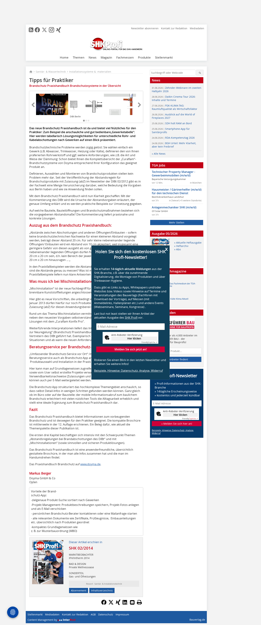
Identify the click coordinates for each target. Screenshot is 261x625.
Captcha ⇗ (149, 342)
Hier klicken (134, 338)
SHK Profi (131, 318)
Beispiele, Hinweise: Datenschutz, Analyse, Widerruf (128, 371)
